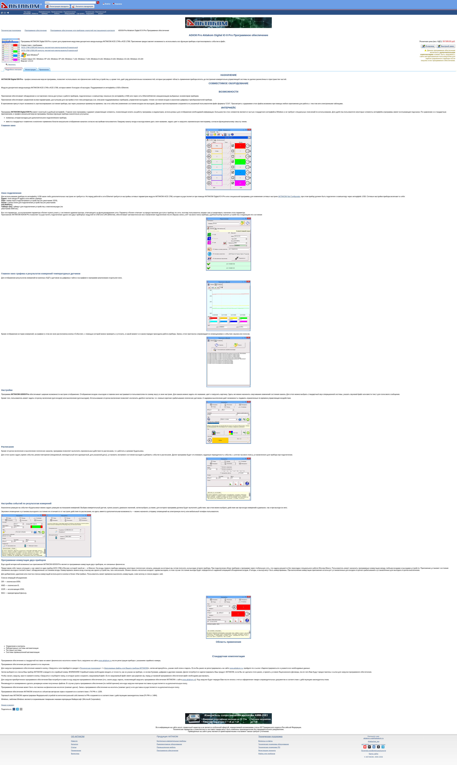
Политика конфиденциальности (373, 751)
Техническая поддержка (90, 668)
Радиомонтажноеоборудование (70, 12)
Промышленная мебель (166, 747)
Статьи (73, 747)
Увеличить (12, 64)
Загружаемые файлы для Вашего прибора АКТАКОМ (126, 668)
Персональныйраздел (100, 12)
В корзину (430, 46)
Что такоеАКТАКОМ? (27, 12)
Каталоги (74, 744)
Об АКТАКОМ (77, 736)
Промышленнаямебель (57, 12)
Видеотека (75, 754)
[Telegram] (17, 709)
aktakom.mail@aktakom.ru (373, 738)
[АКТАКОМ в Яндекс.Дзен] (378, 746)
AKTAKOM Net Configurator (289, 196)
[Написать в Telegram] (8, 13)
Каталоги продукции (84, 6)
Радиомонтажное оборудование (169, 744)
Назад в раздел (7, 705)
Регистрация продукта (59, 6)
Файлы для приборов (266, 754)
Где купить (80, 13)
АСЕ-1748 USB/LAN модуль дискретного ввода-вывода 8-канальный (49, 47)
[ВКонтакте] (14, 709)
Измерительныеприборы (44, 12)
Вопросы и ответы (265, 741)
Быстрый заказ (447, 46)
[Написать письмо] (5, 13)
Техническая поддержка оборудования (273, 744)
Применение (76, 750)
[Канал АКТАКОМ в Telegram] (383, 746)
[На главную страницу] (2, 13)
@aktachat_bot (373, 741)
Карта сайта (373, 754)
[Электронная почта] (21, 709)
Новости (35, 13)
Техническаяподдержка (89, 12)
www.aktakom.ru (105, 660)
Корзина (118, 4)
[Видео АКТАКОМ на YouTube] (364, 746)
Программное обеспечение (167, 750)
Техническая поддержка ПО (269, 747)
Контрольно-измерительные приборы (171, 741)
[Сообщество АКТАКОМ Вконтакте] (374, 746)
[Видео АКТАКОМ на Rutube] (369, 746)
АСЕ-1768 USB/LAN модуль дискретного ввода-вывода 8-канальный (49, 50)
